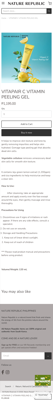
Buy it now (26, 132)
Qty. (3, 109)
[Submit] (49, 11)
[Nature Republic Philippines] (26, 3)
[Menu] (3, 3)
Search (8, 386)
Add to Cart (27, 124)
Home (3, 18)
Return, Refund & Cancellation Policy (32, 386)
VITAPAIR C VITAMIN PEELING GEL (23, 18)
